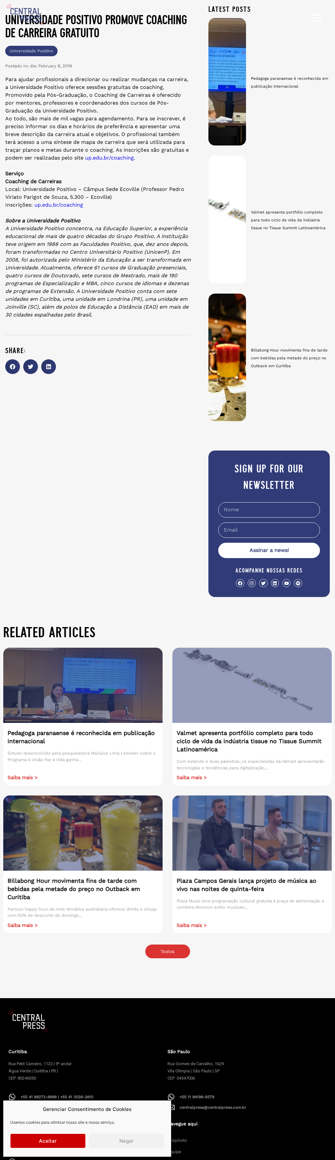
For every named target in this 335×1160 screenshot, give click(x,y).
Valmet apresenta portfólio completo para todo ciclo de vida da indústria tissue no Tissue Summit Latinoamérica (288, 220)
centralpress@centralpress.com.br (213, 1107)
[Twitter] (263, 583)
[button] (12, 366)
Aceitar (48, 1141)
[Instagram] (252, 583)
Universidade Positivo (31, 50)
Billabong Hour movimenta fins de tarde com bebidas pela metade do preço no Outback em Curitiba (289, 358)
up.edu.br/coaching (108, 158)
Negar (126, 1141)
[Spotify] (298, 583)
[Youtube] (286, 583)
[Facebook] (240, 583)
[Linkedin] (275, 583)
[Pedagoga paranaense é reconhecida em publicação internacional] (227, 81)
